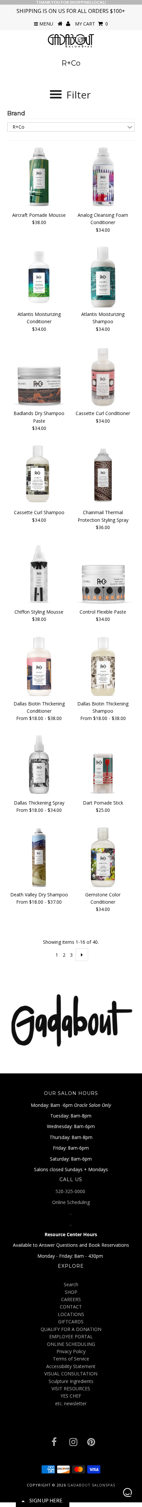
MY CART (91, 24)
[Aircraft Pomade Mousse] (39, 178)
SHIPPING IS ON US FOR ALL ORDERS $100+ (71, 11)
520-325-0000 (71, 1191)
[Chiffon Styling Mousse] (39, 575)
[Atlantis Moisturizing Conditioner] (39, 277)
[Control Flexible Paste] (103, 575)
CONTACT (71, 1306)
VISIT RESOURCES (71, 1388)
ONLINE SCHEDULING (71, 1344)
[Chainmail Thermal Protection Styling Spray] (103, 475)
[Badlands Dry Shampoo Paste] (39, 376)
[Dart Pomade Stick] (103, 766)
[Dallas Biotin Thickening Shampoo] (103, 666)
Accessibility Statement (70, 1366)
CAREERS (71, 1299)
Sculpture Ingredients (71, 1381)
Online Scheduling (71, 1202)
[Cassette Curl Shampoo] (39, 474)
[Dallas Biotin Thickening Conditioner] (39, 666)
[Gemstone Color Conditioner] (103, 857)
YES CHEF (70, 1396)
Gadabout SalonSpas (91, 1484)
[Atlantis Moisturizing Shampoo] (103, 277)
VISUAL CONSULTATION (70, 1373)
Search (71, 1284)
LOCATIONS (71, 1314)
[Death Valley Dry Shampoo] (39, 857)
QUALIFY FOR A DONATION (71, 1329)
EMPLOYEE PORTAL (71, 1336)
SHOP (71, 1292)
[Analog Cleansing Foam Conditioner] (103, 178)
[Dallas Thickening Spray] (39, 766)
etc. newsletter (71, 1403)
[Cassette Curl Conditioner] (103, 376)
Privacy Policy (71, 1351)
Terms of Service (71, 1359)
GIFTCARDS (71, 1321)
